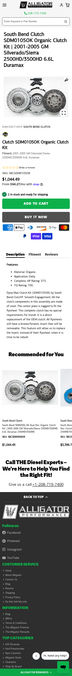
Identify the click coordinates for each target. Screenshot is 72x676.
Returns (9, 588)
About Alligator (13, 575)
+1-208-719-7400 (48, 484)
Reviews (51, 255)
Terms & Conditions (16, 623)
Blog (7, 584)
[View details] (36, 511)
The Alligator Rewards (17, 631)
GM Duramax (12, 644)
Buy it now (36, 217)
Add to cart (36, 203)
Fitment (35, 255)
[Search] (66, 21)
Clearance (10, 662)
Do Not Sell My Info (16, 601)
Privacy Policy (12, 597)
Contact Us (11, 579)
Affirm (8, 618)
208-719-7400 (37, 13)
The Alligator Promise (17, 627)
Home (8, 570)
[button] (36, 672)
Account (61, 5)
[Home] (36, 5)
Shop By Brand (13, 666)
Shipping (10, 592)
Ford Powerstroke (14, 648)
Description (15, 255)
